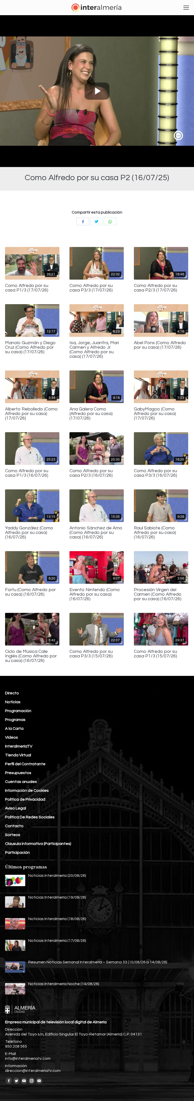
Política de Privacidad (25, 799)
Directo (12, 693)
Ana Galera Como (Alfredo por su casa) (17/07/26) (91, 414)
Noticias (12, 702)
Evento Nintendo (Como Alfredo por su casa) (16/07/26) (94, 594)
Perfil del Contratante (25, 764)
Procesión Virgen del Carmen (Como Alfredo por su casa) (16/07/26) (158, 594)
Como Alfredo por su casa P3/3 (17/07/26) (91, 288)
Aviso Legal (15, 808)
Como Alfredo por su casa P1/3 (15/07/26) (155, 653)
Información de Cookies (27, 790)
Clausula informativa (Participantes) (38, 844)
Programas (15, 720)
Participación (17, 852)
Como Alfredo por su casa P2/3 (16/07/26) (91, 473)
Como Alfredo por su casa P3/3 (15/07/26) (91, 653)
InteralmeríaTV (18, 746)
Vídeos (11, 737)
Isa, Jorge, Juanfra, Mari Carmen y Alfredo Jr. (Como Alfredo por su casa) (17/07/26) (94, 350)
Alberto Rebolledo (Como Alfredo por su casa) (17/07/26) (31, 414)
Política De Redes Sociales (30, 817)
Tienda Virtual (18, 755)
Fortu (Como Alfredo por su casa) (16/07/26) (30, 592)
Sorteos (12, 835)
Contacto (14, 826)
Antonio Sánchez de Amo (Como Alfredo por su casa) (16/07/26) (96, 532)
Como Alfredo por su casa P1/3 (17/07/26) (26, 288)
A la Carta (14, 728)
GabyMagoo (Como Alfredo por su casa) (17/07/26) (155, 414)
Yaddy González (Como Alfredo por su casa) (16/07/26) (29, 532)
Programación (18, 711)
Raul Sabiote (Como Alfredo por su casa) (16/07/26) (155, 532)
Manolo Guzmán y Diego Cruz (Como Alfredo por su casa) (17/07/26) (30, 347)
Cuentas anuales (21, 782)
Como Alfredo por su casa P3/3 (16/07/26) (155, 473)
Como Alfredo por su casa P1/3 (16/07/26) (26, 473)
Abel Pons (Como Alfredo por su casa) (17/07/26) (160, 345)
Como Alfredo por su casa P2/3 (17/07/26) (155, 288)
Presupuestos (18, 773)
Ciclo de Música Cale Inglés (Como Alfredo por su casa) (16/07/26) (31, 656)
